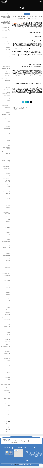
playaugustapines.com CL (6, 317)
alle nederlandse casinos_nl (5, 82)
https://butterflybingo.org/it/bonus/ (17, 23)
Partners (8, 307)
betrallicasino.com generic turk (6, 115)
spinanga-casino (7, 351)
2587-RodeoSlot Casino (6, 56)
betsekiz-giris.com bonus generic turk (6, 119)
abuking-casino (7, 71)
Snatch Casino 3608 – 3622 (5, 348)
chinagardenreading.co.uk (6, 151)
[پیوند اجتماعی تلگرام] (23, 102)
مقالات (27, 460)
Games (9, 209)
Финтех (9, 405)
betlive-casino (8, 112)
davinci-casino (8, 173)
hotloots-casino (7, 227)
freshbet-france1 (7, 207)
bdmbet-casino (7, 100)
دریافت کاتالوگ (26, 455)
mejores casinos (7, 262)
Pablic (9, 300)
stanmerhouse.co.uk (7, 355)
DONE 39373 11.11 (7, 183)
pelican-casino (8, 312)
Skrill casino (8, 344)
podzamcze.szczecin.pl (6, 319)
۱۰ (9, 52)
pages (9, 302)
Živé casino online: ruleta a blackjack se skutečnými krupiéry (6, 28)
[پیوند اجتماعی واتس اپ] (26, 102)
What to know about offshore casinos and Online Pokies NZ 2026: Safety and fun (5, 35)
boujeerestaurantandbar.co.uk (5, 130)
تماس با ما (26, 456)
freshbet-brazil (8, 205)
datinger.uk (8, 171)
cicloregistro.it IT (7, 155)
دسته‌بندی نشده (20, 9)
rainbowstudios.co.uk (6, 326)
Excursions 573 (7, 195)
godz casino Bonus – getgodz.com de (6, 213)
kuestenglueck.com (7, 237)
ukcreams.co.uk (7, 374)
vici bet (9, 379)
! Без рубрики (8, 49)
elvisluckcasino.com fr (6, 190)
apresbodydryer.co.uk (6, 83)
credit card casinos (7, 168)
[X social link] (31, 102)
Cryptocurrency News (6, 170)
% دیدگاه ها (4, 24)
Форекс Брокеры (7, 407)
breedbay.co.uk (7, 131)
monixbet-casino (7, 267)
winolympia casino (7, 390)
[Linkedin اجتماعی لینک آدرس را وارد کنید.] (28, 102)
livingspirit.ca (8, 243)
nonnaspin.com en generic (6, 289)
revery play (8, 334)
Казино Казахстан (7, 400)
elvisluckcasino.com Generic (5, 191)
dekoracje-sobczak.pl (6, 175)
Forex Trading (8, 202)
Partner (9, 305)
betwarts (8, 121)
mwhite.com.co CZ (7, 278)
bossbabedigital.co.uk (6, 128)
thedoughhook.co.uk (7, 370)
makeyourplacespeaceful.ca (5, 251)
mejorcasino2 (8, 260)
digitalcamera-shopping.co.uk (7, 181)
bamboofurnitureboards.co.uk (5, 97)
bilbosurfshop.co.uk (7, 124)
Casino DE (8, 140)
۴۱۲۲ (9, 61)
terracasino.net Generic (6, 362)
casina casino (8, 135)
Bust (9, 133)
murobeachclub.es (7, 277)
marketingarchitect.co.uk (6, 257)
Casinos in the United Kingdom (6, 148)
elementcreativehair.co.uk (6, 188)
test (9, 363)
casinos (9, 145)
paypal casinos (7, 310)
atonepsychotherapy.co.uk (6, 89)
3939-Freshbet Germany (6, 58)
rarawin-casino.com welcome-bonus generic (6, 330)
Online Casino (8, 292)
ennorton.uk (8, 193)
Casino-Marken (7, 143)
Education (8, 186)
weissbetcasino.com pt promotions (6, 387)
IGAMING (8, 229)
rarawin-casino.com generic (6, 328)
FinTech (8, 198)
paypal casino (8, 309)
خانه (24, 9)
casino (9, 138)
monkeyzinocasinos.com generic (6, 271)
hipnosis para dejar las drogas (6, 225)
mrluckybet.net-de (7, 275)
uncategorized (8, 375)
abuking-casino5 (7, 77)
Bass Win (8, 98)
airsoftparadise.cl (7, 80)
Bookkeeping (8, 126)
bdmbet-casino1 (7, 102)
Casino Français (7, 142)
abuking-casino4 (7, 75)
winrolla (9, 392)
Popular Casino (7, 321)
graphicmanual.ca (7, 217)
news (9, 285)
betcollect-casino (7, 107)
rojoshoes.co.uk (7, 339)
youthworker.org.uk (7, 398)
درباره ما (26, 458)
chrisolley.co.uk (7, 153)
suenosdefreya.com (7, 358)
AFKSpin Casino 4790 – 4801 (5, 78)
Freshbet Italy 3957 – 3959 (6, 203)
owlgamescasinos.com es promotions (6, 298)
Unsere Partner (8, 377)
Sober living (8, 349)
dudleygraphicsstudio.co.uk (5, 184)
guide (9, 219)
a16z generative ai (7, 70)
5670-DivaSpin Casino (6, 66)
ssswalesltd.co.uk (7, 353)
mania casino (8, 253)
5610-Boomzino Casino (6, 64)
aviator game (8, 90)
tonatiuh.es (8, 372)
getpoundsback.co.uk (6, 210)
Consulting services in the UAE (6, 161)
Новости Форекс (7, 403)
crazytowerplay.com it (6, 166)
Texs (9, 365)
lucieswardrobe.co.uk (6, 247)
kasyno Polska (8, 236)
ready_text (8, 332)
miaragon (8, 264)
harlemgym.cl (8, 221)
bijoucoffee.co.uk (7, 123)
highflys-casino (7, 223)
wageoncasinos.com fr (6, 382)
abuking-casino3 (7, 73)
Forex (9, 200)
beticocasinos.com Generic (6, 110)
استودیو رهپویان (16, 464)
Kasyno (9, 234)
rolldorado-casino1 (7, 341)
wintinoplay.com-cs (7, 394)
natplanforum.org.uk (7, 280)
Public (9, 324)
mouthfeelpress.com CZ (6, 273)
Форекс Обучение (7, 408)
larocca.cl (8, 239)
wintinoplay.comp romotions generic (5, 396)
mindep (9, 265)
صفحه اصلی (27, 452)
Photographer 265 (7, 316)
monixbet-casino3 (7, 269)
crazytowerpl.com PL (7, 163)
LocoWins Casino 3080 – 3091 (6, 245)
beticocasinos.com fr (6, 109)
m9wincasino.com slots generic (6, 250)
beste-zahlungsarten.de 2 (6, 105)
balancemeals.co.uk (7, 95)
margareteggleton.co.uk (6, 255)
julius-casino (8, 232)
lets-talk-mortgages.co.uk (6, 241)
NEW (9, 282)
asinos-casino (8, 87)
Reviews (8, 336)
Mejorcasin (8, 258)
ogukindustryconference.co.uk (5, 290)
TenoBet (8, 360)
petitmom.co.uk (7, 314)
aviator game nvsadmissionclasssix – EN (6, 93)
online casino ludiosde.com (5, 296)
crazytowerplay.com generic (5, 164)
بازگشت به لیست (27, 108)
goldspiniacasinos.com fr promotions (6, 216)
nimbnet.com (8, 287)
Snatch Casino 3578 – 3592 (5, 346)
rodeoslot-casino (7, 337)
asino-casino (8, 85)
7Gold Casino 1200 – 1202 (6, 68)
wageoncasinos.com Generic (5, 384)
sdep (9, 343)
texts (9, 367)
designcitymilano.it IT (6, 178)
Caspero (8, 150)
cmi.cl (9, 158)
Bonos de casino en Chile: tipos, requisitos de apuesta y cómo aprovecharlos (5, 16)
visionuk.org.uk (7, 381)
